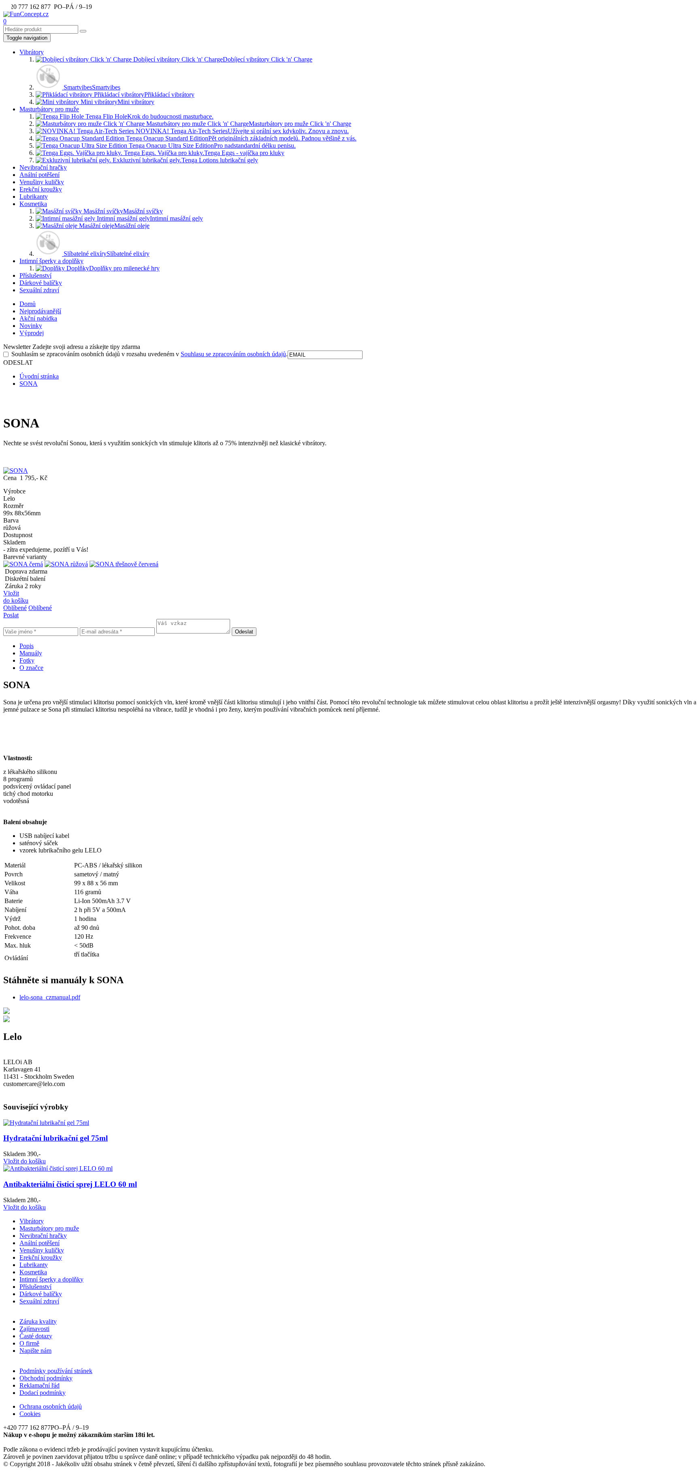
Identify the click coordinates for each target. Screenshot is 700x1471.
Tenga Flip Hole (148, 116)
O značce (31, 667)
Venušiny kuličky (41, 182)
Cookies (30, 1413)
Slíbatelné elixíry (105, 253)
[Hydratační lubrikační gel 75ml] (46, 1122)
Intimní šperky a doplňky (51, 260)
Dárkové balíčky (40, 282)
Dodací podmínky (42, 1392)
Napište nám (35, 1350)
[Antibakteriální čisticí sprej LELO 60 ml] (58, 1168)
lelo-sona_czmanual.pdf (49, 997)
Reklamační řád (39, 1385)
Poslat (11, 615)
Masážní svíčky (122, 211)
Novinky (30, 325)
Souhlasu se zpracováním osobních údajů (233, 354)
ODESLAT (18, 362)
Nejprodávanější (40, 311)
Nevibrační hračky (43, 167)
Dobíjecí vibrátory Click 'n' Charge (222, 59)
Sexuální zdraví (39, 290)
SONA (28, 383)
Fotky (26, 660)
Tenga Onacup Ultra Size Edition (211, 145)
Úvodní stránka (39, 376)
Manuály (30, 653)
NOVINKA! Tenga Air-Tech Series (241, 131)
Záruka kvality (38, 1321)
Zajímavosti (34, 1328)
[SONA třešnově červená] (124, 564)
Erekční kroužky (40, 189)
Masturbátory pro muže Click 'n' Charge (248, 123)
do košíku (24, 1161)
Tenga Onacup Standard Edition (240, 138)
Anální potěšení (39, 174)
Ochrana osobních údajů (50, 1406)
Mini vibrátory (116, 101)
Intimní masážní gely (149, 218)
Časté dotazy (35, 1336)
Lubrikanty (33, 196)
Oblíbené (15, 607)
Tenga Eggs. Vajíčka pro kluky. (203, 152)
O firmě (29, 1343)
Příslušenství (35, 275)
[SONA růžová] (66, 564)
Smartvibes (91, 87)
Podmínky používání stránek (55, 1370)
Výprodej (31, 332)
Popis (26, 645)
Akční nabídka (38, 318)
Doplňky (112, 268)
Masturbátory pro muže (49, 109)
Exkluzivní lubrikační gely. (184, 160)
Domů (27, 303)
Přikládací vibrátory (143, 94)
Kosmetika (33, 203)
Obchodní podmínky (46, 1378)
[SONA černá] (23, 564)
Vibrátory (31, 52)
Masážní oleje (113, 225)
